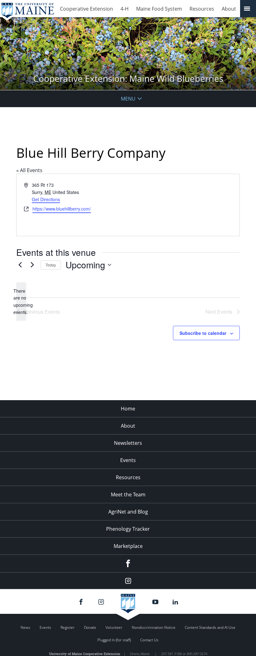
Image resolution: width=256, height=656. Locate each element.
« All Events (29, 170)
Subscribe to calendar (203, 333)
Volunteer (114, 627)
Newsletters (128, 443)
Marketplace (128, 546)
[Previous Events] (20, 265)
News (25, 627)
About (229, 8)
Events (128, 460)
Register (68, 627)
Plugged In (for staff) (114, 640)
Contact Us (149, 640)
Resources (202, 8)
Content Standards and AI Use (210, 627)
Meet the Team (128, 494)
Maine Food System (159, 8)
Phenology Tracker (128, 528)
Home (128, 408)
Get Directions (46, 199)
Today (51, 264)
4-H (125, 8)
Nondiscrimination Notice (153, 627)
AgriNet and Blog (128, 511)
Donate (90, 627)
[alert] (21, 301)
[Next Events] (32, 265)
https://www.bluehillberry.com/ (61, 209)
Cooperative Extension (86, 8)
